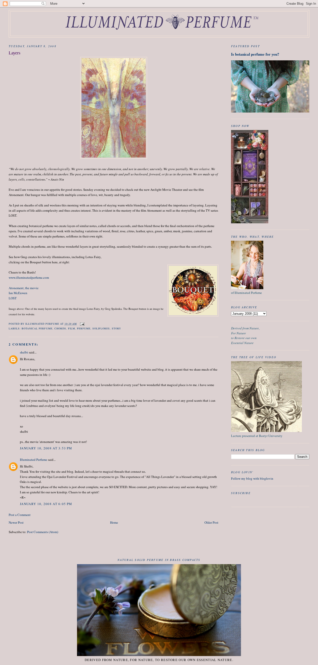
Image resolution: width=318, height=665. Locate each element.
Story (116, 328)
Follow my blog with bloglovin (252, 478)
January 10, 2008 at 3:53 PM (46, 448)
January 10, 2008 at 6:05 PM (46, 504)
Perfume (83, 328)
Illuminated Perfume (33, 459)
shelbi (24, 352)
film (71, 328)
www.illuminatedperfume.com (29, 277)
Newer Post (16, 522)
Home (114, 522)
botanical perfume (37, 328)
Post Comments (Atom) (42, 532)
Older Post (211, 522)
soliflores (101, 328)
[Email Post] (82, 323)
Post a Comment (20, 514)
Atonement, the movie (24, 288)
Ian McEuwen (18, 293)
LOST (13, 298)
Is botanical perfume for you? (255, 54)
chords (60, 328)
